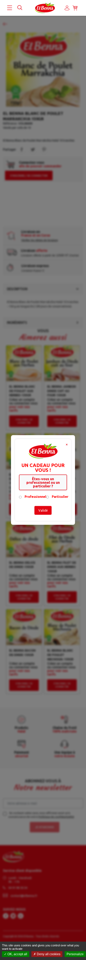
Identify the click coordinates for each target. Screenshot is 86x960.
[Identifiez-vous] (67, 8)
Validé (43, 510)
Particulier (60, 496)
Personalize (75, 954)
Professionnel (35, 496)
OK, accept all (17, 954)
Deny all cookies (48, 954)
